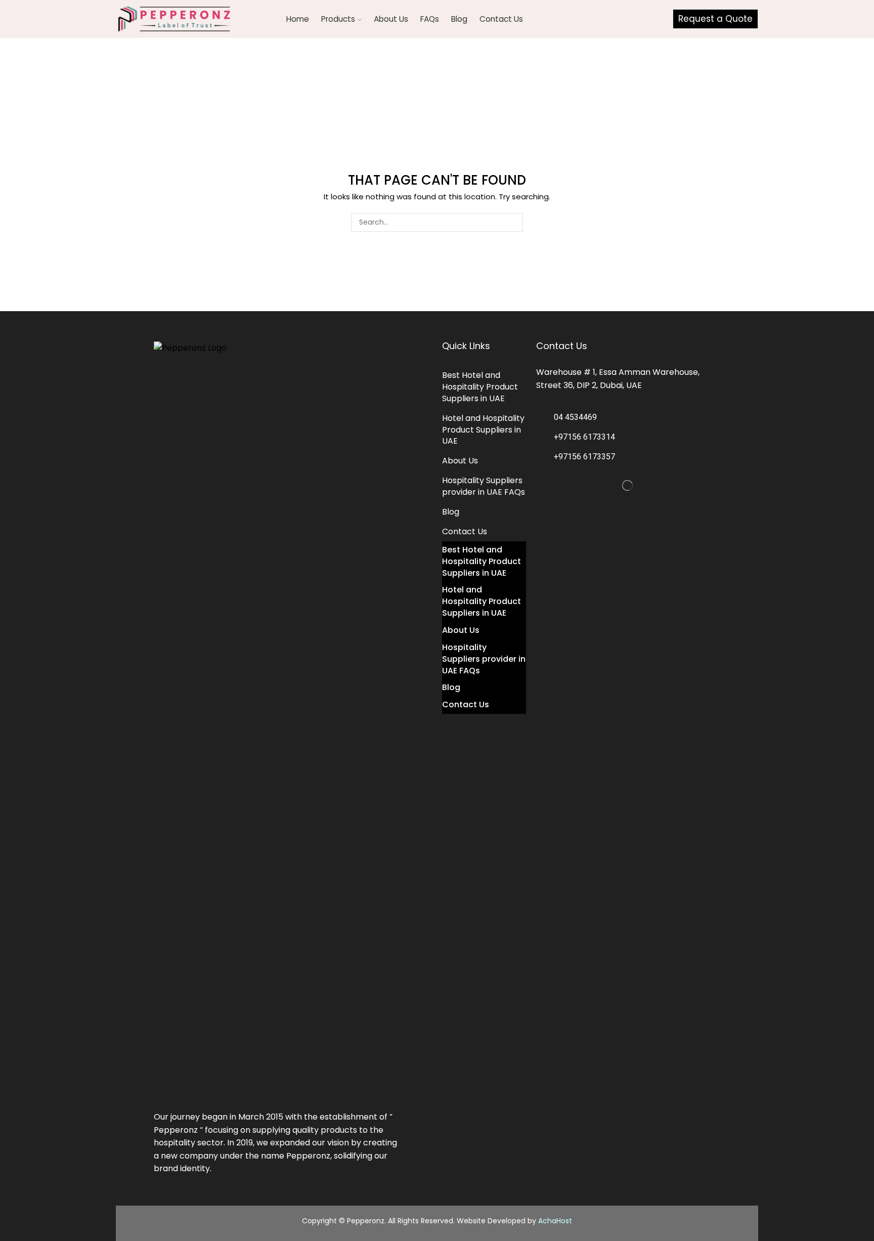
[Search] (513, 222)
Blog (459, 19)
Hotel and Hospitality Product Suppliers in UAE (483, 429)
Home (297, 19)
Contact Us (501, 19)
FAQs (429, 19)
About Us (391, 19)
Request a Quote (715, 19)
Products (338, 19)
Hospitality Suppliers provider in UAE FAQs (483, 486)
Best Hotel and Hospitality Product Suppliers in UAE (480, 386)
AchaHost (555, 1221)
